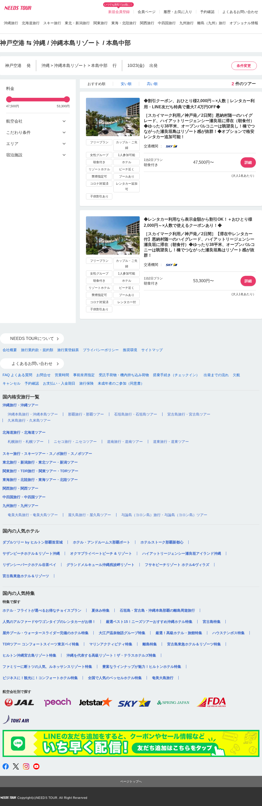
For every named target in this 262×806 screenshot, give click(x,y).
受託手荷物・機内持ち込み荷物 (124, 375)
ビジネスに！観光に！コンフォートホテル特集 (40, 678)
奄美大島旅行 (162, 678)
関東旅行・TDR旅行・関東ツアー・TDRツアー (40, 471)
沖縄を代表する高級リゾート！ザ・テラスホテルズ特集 (111, 655)
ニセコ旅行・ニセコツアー (75, 442)
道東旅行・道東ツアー (171, 442)
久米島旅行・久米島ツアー (29, 420)
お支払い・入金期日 (59, 383)
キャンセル (11, 383)
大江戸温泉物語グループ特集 (122, 633)
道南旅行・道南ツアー (125, 442)
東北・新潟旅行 (77, 23)
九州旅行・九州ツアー (20, 506)
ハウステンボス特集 (228, 633)
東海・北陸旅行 (123, 23)
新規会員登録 (119, 12)
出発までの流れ (216, 375)
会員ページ (147, 12)
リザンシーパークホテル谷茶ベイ (29, 565)
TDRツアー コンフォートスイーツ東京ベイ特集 (41, 644)
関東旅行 (100, 23)
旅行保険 (86, 383)
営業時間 (62, 375)
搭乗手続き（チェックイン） (176, 375)
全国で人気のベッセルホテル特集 (115, 678)
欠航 (236, 375)
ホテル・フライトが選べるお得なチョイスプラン (42, 610)
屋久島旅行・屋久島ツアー (89, 515)
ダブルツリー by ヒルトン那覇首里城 (33, 542)
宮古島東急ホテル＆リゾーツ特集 (194, 644)
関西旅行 (147, 23)
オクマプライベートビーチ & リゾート (101, 553)
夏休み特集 (101, 610)
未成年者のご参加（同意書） (121, 383)
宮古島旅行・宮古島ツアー (188, 414)
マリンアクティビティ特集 (110, 644)
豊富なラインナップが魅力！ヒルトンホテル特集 (141, 667)
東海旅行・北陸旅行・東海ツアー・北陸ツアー (40, 480)
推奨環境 (130, 350)
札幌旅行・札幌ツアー (25, 442)
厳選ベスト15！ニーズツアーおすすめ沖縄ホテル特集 (149, 622)
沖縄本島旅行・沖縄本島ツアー (33, 414)
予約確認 (207, 12)
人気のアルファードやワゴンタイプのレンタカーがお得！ (49, 622)
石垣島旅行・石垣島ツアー (135, 414)
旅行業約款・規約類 (37, 350)
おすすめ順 (96, 84)
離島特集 (150, 644)
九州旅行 (186, 23)
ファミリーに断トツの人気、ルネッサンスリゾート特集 (47, 667)
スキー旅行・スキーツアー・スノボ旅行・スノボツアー (47, 454)
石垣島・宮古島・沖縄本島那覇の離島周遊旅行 (157, 610)
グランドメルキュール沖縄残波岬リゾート (101, 565)
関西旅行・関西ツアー (20, 488)
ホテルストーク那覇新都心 (161, 542)
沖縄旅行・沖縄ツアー (20, 405)
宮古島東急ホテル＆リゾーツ (26, 576)
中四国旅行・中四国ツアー (24, 497)
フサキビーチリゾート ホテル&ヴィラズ (177, 565)
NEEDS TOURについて (32, 338)
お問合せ (43, 375)
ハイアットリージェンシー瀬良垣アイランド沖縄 (181, 553)
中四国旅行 (167, 23)
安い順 (126, 84)
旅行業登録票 (68, 350)
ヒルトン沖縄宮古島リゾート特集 (29, 655)
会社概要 (10, 350)
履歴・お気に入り (177, 12)
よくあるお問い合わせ (240, 12)
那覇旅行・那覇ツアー (86, 414)
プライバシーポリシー (101, 350)
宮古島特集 (212, 622)
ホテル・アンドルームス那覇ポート (101, 542)
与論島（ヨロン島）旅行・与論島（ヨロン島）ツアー (164, 515)
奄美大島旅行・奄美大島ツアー (33, 515)
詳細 (248, 162)
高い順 (152, 84)
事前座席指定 (84, 375)
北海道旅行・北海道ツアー (24, 432)
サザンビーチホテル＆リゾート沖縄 (31, 553)
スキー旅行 (52, 23)
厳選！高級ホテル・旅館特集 (179, 633)
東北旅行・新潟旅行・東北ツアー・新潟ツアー (40, 462)
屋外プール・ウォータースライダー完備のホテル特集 (46, 633)
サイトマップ (152, 350)
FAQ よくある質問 (17, 375)
